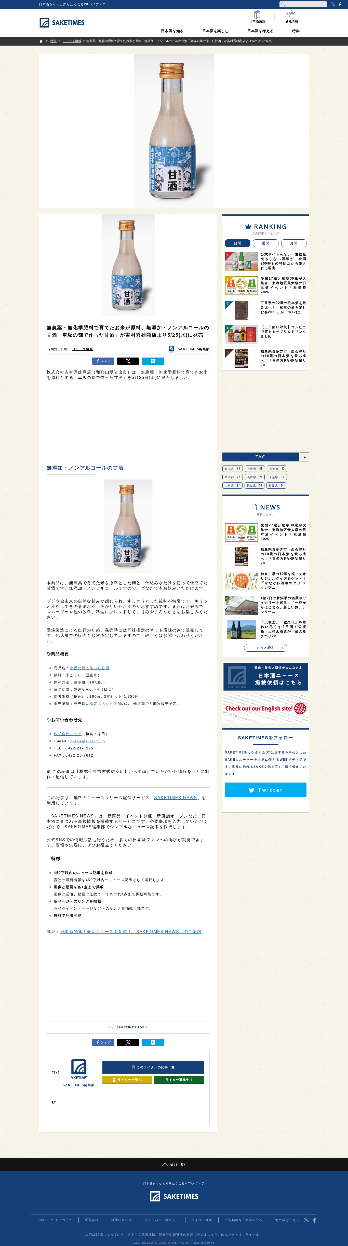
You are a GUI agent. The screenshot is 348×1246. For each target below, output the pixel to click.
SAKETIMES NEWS (175, 798)
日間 (238, 243)
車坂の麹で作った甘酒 (89, 668)
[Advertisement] (128, 423)
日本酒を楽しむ (215, 31)
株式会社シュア (68, 734)
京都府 (277, 469)
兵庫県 (255, 469)
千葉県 (277, 477)
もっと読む (266, 648)
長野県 (255, 477)
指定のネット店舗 (105, 704)
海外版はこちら (287, 1220)
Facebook (340, 4)
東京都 (232, 477)
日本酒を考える (260, 31)
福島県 (254, 485)
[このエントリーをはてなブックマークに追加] (153, 361)
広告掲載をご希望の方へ (244, 1220)
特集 (296, 31)
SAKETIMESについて (54, 1220)
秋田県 (276, 485)
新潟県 (232, 469)
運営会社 (92, 1220)
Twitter (333, 4)
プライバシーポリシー (161, 1220)
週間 (266, 243)
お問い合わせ (121, 1220)
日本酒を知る (172, 31)
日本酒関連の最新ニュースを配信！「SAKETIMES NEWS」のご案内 (131, 931)
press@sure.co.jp (87, 741)
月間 (294, 243)
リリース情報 (82, 349)
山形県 (232, 485)
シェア (105, 361)
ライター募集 (202, 1220)
